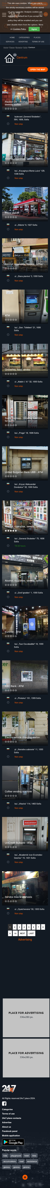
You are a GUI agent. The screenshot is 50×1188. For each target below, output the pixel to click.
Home (5, 47)
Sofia (25, 47)
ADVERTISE (23, 41)
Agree (34, 29)
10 (15, 933)
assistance (32, 1161)
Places (37, 37)
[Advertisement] (25, 972)
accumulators (9, 1161)
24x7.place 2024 (27, 1098)
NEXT (22, 933)
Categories (7, 1109)
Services (10, 41)
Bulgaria (19, 47)
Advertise (6, 1122)
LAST (31, 933)
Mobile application (11, 1135)
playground (16, 1155)
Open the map (37, 69)
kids (5, 1155)
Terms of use (8, 1113)
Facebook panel (9, 1131)
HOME (12, 37)
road (21, 1161)
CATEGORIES (24, 37)
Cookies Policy (19, 29)
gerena (6, 1167)
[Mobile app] (13, 1141)
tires (34, 1155)
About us (6, 1126)
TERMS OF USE (38, 41)
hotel (26, 1155)
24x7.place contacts (11, 1118)
